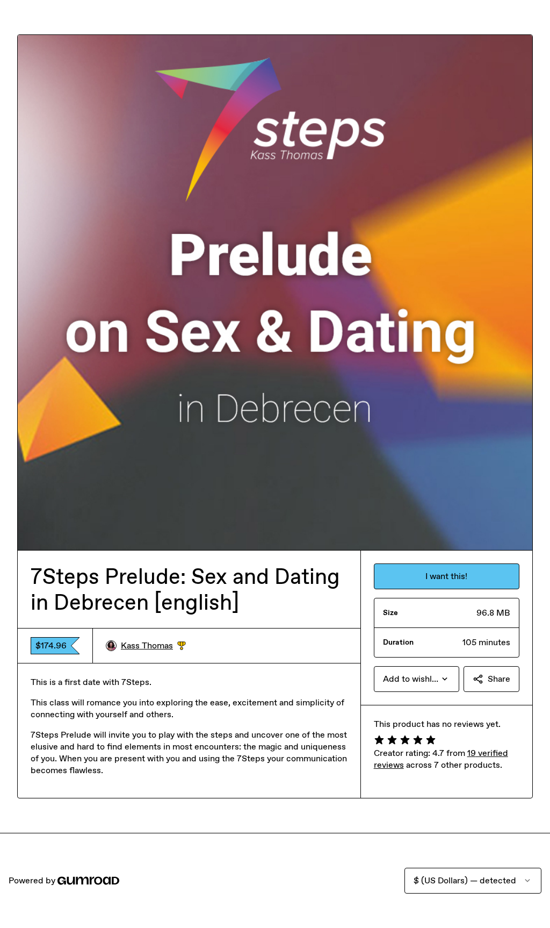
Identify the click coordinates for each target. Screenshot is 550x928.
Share (499, 679)
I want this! (446, 576)
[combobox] (416, 679)
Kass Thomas (153, 646)
